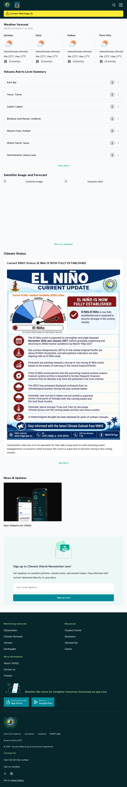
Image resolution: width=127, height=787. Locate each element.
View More (63, 165)
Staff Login (55, 733)
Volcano (8, 643)
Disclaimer (29, 734)
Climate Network (13, 636)
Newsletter (71, 643)
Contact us (9, 669)
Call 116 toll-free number (16, 759)
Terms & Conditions (12, 734)
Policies (8, 675)
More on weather (63, 244)
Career (68, 649)
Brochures (70, 636)
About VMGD (11, 663)
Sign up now (63, 597)
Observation (10, 630)
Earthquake (10, 649)
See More (63, 462)
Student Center (73, 630)
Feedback (42, 734)
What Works (17, 780)
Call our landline (12, 766)
